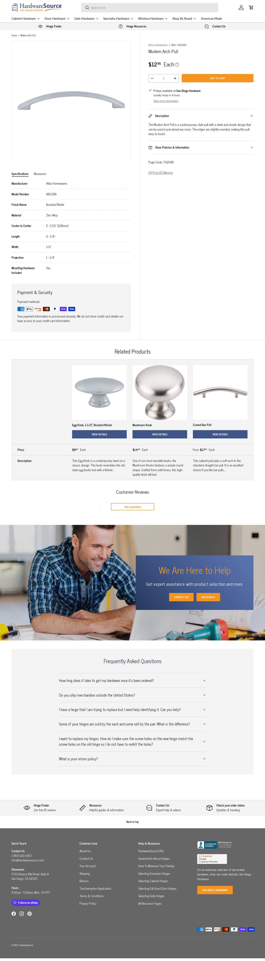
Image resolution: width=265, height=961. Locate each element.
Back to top (132, 821)
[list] (71, 100)
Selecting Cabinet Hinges (153, 880)
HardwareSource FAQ (151, 850)
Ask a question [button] (132, 506)
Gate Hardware (84, 18)
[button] (251, 8)
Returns (84, 880)
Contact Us (181, 597)
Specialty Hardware (116, 18)
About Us (85, 850)
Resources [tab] (40, 173)
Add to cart (217, 78)
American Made (211, 18)
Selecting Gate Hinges (151, 895)
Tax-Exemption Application (95, 888)
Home (14, 35)
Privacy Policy (88, 903)
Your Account (88, 865)
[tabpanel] (71, 228)
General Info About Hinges (154, 858)
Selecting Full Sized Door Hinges (157, 888)
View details (99, 434)
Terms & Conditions (92, 895)
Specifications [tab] (20, 173)
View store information (165, 101)
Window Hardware (151, 18)
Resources (208, 597)
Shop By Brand (182, 18)
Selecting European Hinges (154, 873)
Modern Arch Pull (28, 35)
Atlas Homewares (158, 45)
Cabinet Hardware (24, 18)
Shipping (85, 873)
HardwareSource (26, 945)
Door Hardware (55, 18)
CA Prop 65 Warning (160, 172)
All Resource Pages (150, 903)
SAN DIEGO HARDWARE (215, 890)
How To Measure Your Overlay (156, 865)
